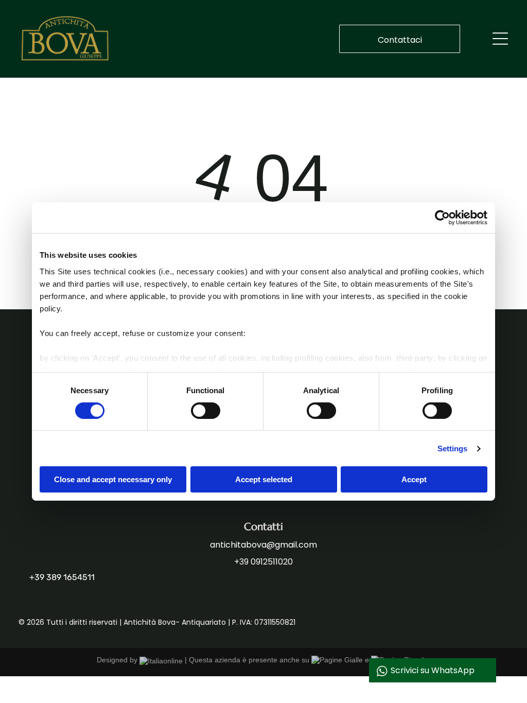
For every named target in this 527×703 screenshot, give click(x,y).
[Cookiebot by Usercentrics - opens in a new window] (442, 217)
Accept (414, 479)
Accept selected (263, 479)
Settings (452, 448)
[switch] (205, 410)
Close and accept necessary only (113, 479)
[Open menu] (500, 38)
